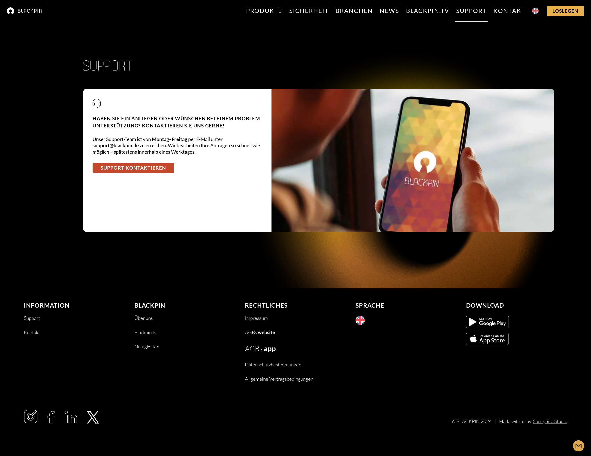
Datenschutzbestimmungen (273, 364)
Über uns (143, 318)
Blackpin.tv (145, 332)
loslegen (565, 11)
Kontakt (509, 10)
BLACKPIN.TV (427, 10)
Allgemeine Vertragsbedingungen (279, 379)
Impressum (256, 318)
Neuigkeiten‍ (146, 347)
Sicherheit (309, 10)
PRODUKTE (264, 10)
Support (32, 318)
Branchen (354, 10)
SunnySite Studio (550, 421)
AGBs (260, 332)
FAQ (28, 346)
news (389, 10)
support (471, 10)
